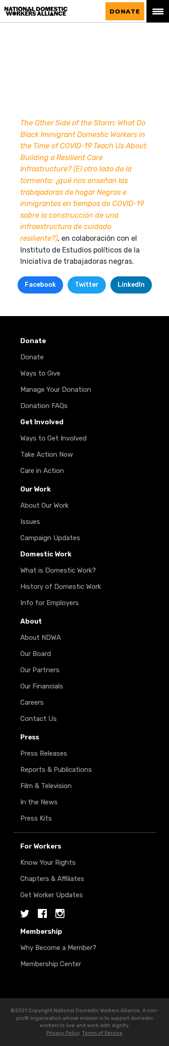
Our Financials (41, 686)
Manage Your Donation (55, 389)
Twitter (87, 285)
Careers (32, 702)
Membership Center (50, 964)
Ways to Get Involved (53, 438)
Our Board (35, 654)
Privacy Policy (62, 1033)
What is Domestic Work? (58, 570)
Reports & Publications (56, 770)
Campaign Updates (50, 538)
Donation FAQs (44, 406)
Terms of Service (102, 1033)
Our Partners (39, 670)
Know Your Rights (48, 862)
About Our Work (44, 505)
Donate (125, 11)
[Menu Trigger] (157, 11)
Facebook (40, 285)
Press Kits (36, 818)
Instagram (59, 914)
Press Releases (43, 753)
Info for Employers (49, 603)
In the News (39, 802)
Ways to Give (40, 373)
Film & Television (46, 786)
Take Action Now (46, 454)
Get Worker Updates (51, 895)
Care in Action (42, 471)
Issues (30, 522)
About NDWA (40, 637)
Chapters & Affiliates (52, 879)
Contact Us (38, 719)
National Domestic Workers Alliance (45, 11)
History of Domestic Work (60, 587)
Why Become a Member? (58, 948)
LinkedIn (131, 285)
